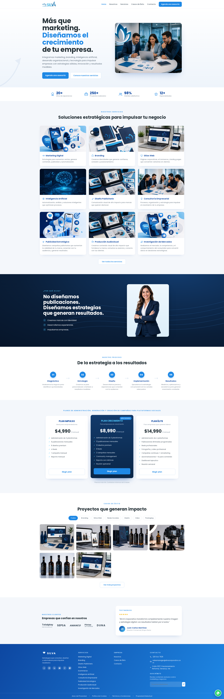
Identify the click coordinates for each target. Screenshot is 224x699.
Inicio (104, 4)
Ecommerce (83, 671)
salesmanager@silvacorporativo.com (167, 661)
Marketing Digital (84, 657)
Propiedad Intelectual (144, 696)
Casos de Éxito (137, 4)
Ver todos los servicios (112, 261)
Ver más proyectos (112, 585)
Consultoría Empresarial (87, 678)
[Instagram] (49, 668)
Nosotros (113, 4)
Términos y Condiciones (121, 696)
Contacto (151, 4)
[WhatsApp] (70, 668)
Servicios (124, 4)
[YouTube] (59, 668)
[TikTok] (64, 668)
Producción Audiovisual (87, 685)
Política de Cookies (99, 696)
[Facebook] (44, 668)
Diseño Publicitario (85, 664)
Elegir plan (67, 472)
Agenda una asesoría (170, 4)
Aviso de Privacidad (79, 696)
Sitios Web (82, 667)
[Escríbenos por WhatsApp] (218, 693)
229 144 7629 (158, 657)
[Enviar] (183, 684)
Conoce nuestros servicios (85, 75)
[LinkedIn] (54, 668)
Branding (81, 660)
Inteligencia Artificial (86, 674)
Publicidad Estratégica (87, 681)
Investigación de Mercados (89, 688)
